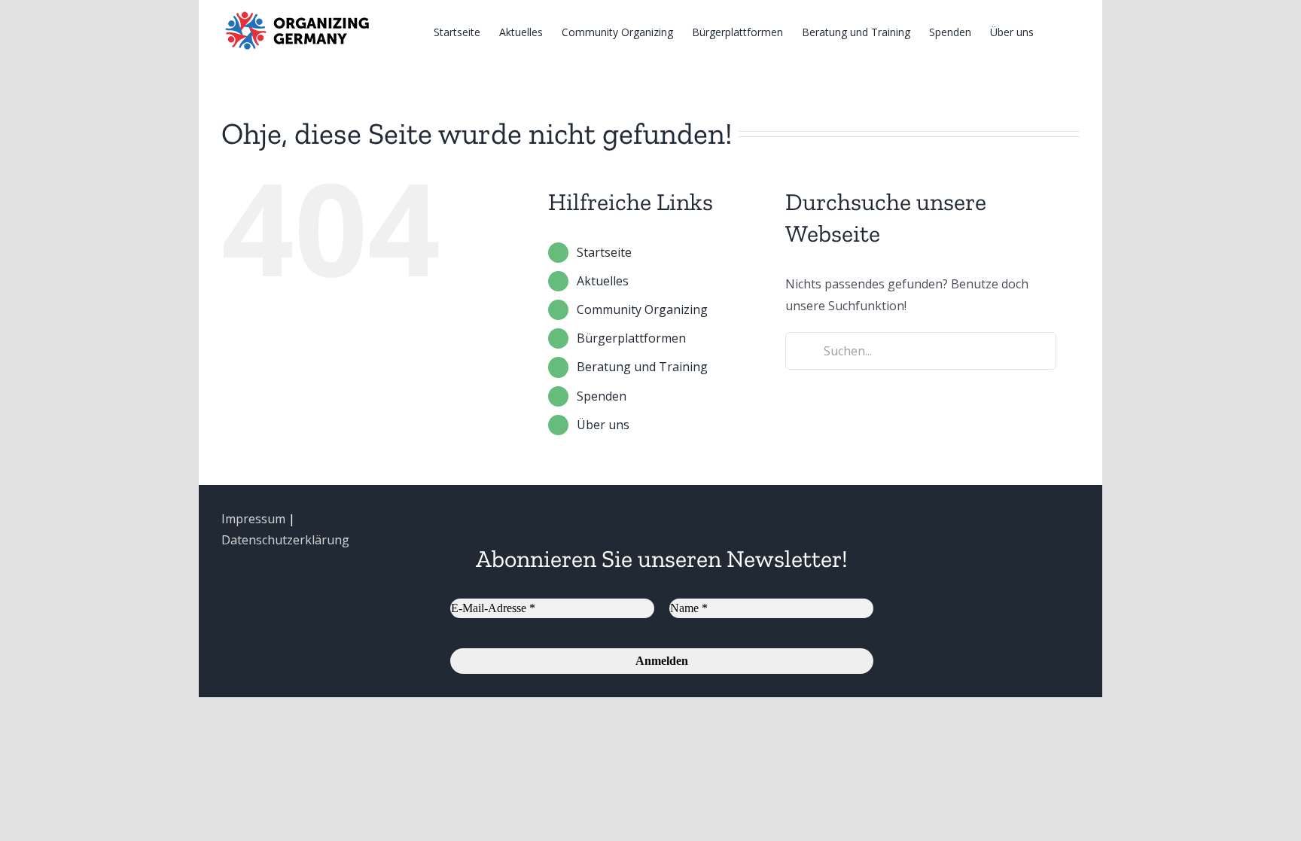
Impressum (253, 518)
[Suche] (1057, 31)
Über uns (603, 424)
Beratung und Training (642, 366)
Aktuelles (603, 281)
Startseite (604, 252)
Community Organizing (642, 309)
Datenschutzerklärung (285, 540)
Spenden (601, 396)
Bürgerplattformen (631, 338)
